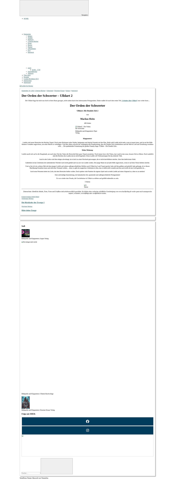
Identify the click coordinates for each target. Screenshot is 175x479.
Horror (30, 45)
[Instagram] (87, 430)
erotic (29, 68)
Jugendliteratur (32, 71)
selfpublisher (32, 49)
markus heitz (31, 197)
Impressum (27, 82)
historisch (31, 52)
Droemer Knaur (59, 91)
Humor (30, 47)
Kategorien (27, 34)
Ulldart (37, 197)
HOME (26, 18)
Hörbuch (30, 39)
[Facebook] (87, 421)
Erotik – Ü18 (36, 70)
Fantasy (24, 197)
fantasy (30, 36)
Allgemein (49, 91)
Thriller (30, 38)
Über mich (27, 75)
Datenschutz (28, 81)
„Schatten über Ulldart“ (129, 100)
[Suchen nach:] (31, 473)
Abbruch (30, 73)
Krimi (29, 43)
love (29, 50)
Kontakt (26, 77)
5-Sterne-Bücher (33, 41)
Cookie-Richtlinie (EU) (31, 79)
